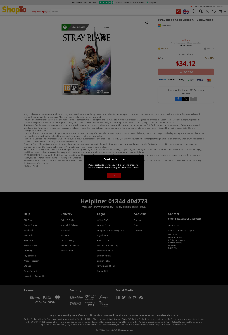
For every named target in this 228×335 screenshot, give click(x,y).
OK (114, 175)
